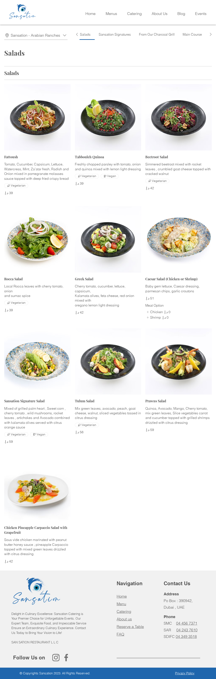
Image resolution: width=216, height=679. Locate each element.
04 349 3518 (186, 636)
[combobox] (36, 35)
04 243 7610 (186, 630)
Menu (121, 603)
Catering (124, 611)
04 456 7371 (186, 623)
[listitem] (157, 312)
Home (122, 596)
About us (124, 619)
